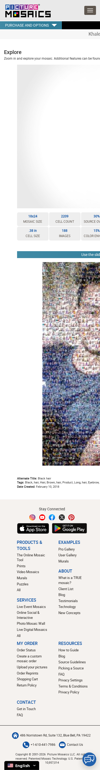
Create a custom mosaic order (29, 659)
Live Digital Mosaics (32, 629)
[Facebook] (52, 517)
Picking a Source (71, 668)
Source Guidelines (72, 662)
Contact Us (75, 745)
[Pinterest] (71, 517)
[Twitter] (62, 517)
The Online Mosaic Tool (31, 557)
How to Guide (68, 650)
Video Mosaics (28, 571)
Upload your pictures (32, 667)
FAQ (61, 674)
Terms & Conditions (73, 686)
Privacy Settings (70, 680)
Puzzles (23, 584)
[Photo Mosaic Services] (25, 9)
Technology (67, 606)
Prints (21, 566)
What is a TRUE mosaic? (70, 580)
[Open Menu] (90, 10)
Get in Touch (26, 708)
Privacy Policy (68, 692)
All (19, 589)
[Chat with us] (89, 759)
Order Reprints (27, 673)
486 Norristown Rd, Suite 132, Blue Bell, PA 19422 (55, 735)
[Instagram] (32, 517)
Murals (22, 578)
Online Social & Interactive (28, 615)
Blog (61, 594)
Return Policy (27, 685)
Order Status (26, 650)
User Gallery (67, 555)
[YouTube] (42, 517)
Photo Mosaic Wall (31, 623)
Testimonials (68, 600)
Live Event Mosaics (31, 606)
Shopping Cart (27, 679)
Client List (65, 588)
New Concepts (69, 612)
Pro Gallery (66, 549)
